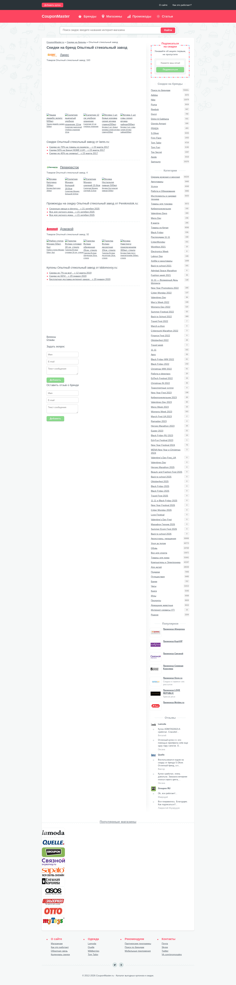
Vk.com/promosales (172, 954)
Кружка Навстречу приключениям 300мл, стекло (129, 255)
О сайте (163, 5)
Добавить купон (52, 5)
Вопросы (51, 336)
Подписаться (170, 69)
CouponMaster (56, 16)
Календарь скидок (60, 954)
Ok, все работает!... (167, 795)
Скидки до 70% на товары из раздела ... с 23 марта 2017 (79, 147)
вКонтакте (121, 964)
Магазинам (57, 943)
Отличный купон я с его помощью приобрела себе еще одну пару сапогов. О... (173, 745)
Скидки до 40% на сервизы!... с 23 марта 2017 (73, 153)
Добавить (55, 380)
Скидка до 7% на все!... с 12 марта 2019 (70, 273)
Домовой (66, 229)
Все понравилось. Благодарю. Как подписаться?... (173, 804)
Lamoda (92, 943)
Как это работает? (182, 5)
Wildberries (93, 951)
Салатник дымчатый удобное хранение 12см (73, 129)
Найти (168, 30)
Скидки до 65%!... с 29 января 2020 (68, 276)
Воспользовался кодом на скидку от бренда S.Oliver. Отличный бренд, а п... (171, 764)
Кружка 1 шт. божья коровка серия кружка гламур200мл (111, 129)
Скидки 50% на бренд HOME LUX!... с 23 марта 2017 (77, 150)
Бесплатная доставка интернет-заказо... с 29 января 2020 (79, 279)
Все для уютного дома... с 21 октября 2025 (72, 212)
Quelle (91, 947)
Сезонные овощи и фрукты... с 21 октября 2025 (74, 208)
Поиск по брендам (134, 947)
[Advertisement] (93, 87)
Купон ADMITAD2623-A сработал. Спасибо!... (169, 732)
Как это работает (60, 947)
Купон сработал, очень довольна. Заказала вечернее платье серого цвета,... (172, 778)
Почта (165, 943)
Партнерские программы (138, 943)
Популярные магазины (118, 822)
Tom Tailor (93, 954)
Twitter (165, 951)
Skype (165, 947)
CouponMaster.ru (55, 42)
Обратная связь (59, 951)
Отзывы (51, 339)
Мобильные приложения (138, 951)
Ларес (64, 55)
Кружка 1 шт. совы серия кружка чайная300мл (127, 129)
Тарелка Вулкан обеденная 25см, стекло (90, 255)
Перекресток (69, 167)
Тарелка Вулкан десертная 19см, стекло (109, 255)
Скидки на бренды (76, 42)
